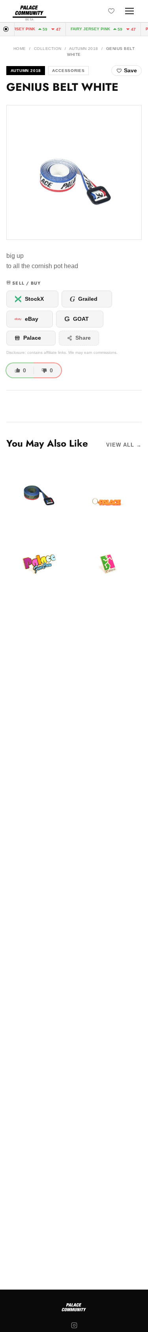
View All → (124, 445)
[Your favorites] (111, 11)
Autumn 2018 (83, 48)
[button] (74, 172)
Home (19, 48)
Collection (48, 48)
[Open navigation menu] (129, 11)
